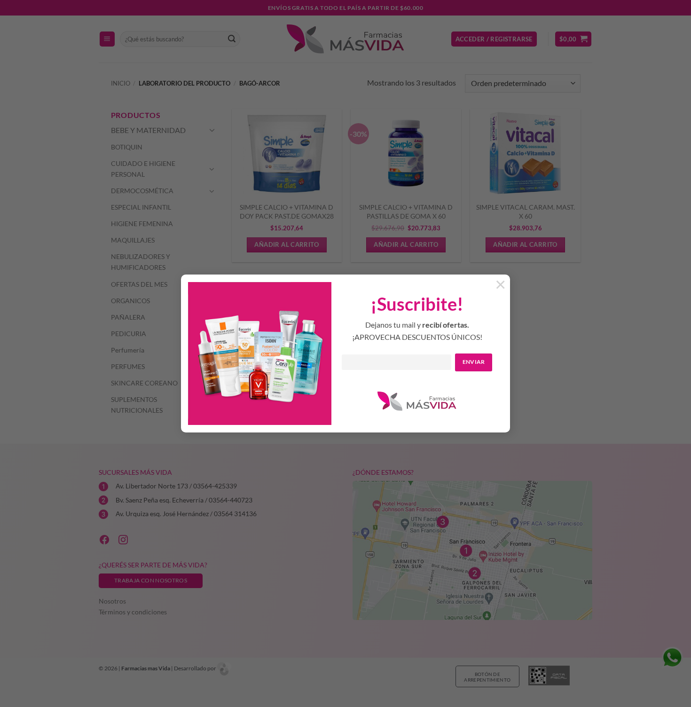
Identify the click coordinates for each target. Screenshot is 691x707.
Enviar (474, 361)
